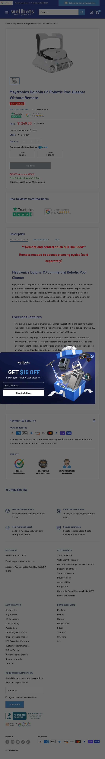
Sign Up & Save (23, 392)
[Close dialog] (91, 355)
